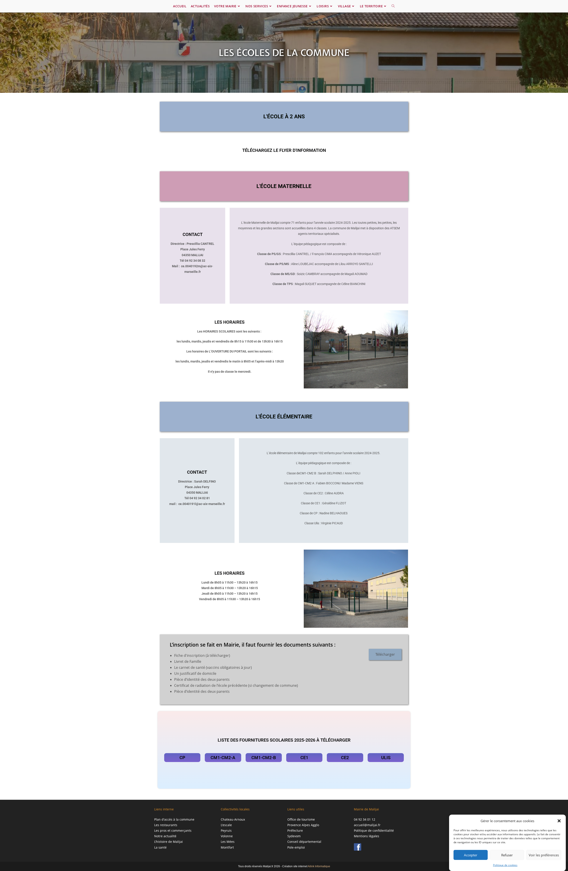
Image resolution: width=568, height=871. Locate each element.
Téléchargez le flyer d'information (284, 150)
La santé (160, 847)
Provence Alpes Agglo (303, 825)
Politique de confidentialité (374, 830)
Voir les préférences (544, 855)
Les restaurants (165, 825)
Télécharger (385, 654)
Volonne (227, 836)
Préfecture (295, 830)
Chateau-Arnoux (233, 819)
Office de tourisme (301, 819)
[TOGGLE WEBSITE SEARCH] (393, 6)
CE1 (304, 757)
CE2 (345, 757)
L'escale (226, 825)
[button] (559, 821)
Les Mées (228, 841)
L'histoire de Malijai (168, 841)
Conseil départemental (304, 841)
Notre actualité (165, 836)
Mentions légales (366, 836)
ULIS (385, 757)
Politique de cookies (505, 865)
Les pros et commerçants (172, 830)
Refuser (507, 855)
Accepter (470, 855)
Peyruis (226, 830)
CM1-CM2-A (223, 757)
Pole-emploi (296, 847)
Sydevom (294, 836)
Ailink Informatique (319, 866)
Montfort (227, 847)
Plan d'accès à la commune (174, 819)
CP (182, 757)
